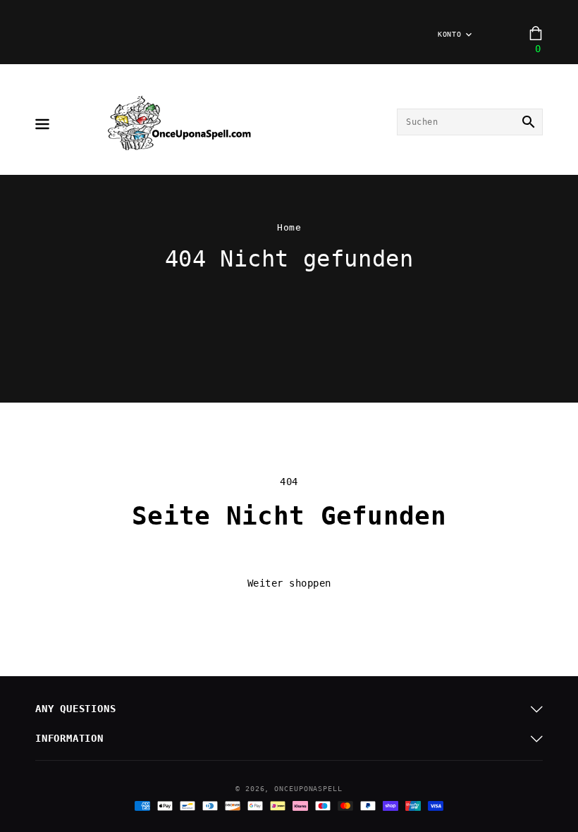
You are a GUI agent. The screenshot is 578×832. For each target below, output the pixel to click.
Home (289, 227)
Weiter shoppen (289, 583)
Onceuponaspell (308, 789)
